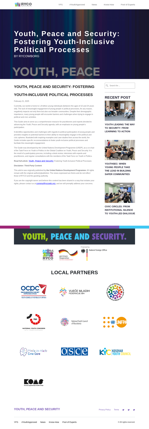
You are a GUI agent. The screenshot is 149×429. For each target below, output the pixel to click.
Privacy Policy (105, 410)
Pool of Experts (128, 4)
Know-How (109, 4)
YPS (60, 4)
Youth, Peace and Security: (41, 161)
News (94, 4)
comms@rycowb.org (45, 183)
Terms (116, 410)
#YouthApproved (77, 4)
